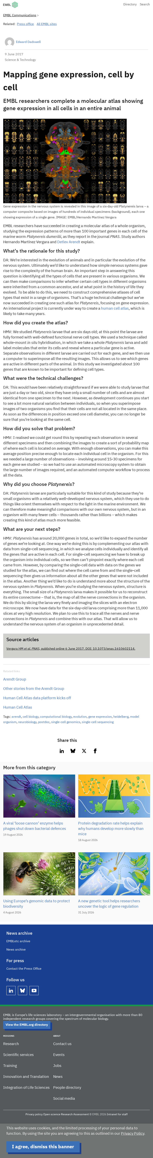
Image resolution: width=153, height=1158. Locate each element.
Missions (8, 1036)
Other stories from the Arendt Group (33, 689)
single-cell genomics (65, 722)
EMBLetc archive (18, 941)
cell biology (30, 717)
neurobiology (27, 722)
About (56, 1036)
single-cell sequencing (98, 722)
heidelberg (120, 717)
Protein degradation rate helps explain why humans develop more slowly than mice (111, 829)
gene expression (100, 717)
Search (145, 4)
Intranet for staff (117, 1114)
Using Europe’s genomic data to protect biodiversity (36, 903)
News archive (16, 949)
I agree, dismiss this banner (43, 1146)
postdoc (44, 722)
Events (59, 1055)
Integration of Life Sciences (26, 1088)
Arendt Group (14, 679)
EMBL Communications (19, 15)
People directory (67, 1088)
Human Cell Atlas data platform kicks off (37, 698)
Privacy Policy (132, 1134)
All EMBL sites (47, 24)
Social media (64, 1099)
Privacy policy (34, 1114)
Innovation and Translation (26, 1077)
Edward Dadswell (28, 42)
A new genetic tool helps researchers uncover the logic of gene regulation (109, 903)
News (58, 1077)
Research (11, 1044)
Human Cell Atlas (17, 707)
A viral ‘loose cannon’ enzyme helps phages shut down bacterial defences (34, 826)
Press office (25, 24)
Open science (51, 1114)
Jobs (57, 1066)
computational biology (56, 717)
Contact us (62, 1044)
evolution (80, 717)
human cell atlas (115, 308)
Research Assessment (75, 1114)
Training (10, 1066)
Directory (130, 4)
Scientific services (18, 1055)
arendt (16, 717)
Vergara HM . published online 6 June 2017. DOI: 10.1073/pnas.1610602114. (70, 648)
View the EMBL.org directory (27, 1025)
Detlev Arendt (68, 242)
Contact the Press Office (23, 968)
